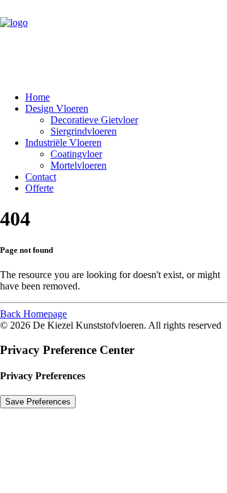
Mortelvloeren (78, 165)
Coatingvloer (76, 154)
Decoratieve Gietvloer (94, 119)
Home (37, 97)
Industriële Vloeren (63, 142)
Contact (40, 176)
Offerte (39, 188)
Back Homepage (33, 313)
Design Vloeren (56, 108)
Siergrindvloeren (83, 131)
